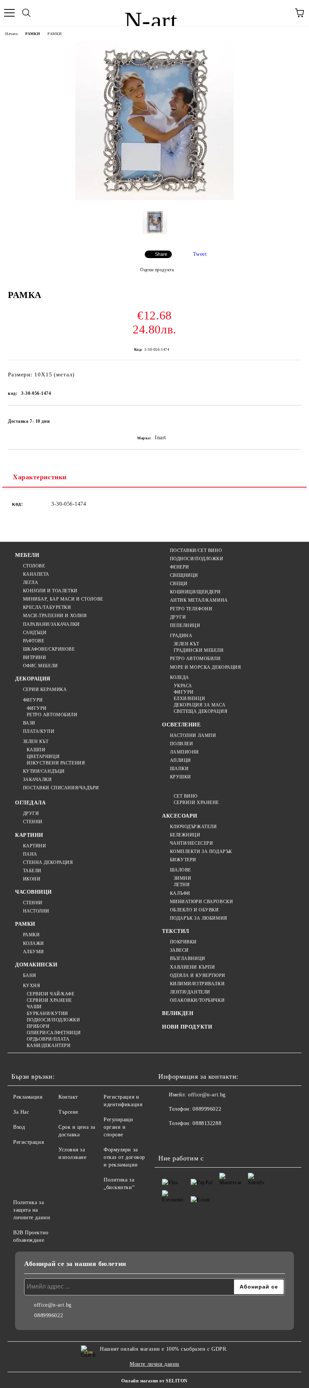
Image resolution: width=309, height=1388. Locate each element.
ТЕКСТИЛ (175, 931)
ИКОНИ (31, 879)
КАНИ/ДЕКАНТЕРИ (48, 1045)
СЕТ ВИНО (186, 796)
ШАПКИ (179, 768)
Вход (19, 1127)
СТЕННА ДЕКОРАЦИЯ (48, 862)
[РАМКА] (154, 198)
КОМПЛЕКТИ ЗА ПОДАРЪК (201, 851)
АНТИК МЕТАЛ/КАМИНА (199, 600)
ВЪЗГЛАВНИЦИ (187, 958)
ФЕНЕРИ (179, 567)
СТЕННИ (33, 821)
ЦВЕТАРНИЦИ (43, 756)
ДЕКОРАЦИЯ (32, 679)
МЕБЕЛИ (27, 555)
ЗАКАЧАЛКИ (37, 779)
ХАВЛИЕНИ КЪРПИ (192, 967)
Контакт (68, 1097)
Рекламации (28, 1097)
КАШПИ (36, 749)
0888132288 (207, 1123)
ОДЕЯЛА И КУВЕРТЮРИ (197, 975)
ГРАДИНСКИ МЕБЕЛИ (199, 650)
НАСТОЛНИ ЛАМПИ (193, 735)
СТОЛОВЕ (34, 566)
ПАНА (30, 854)
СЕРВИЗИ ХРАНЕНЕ (49, 1000)
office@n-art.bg (206, 1095)
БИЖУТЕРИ (183, 859)
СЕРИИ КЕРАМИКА (45, 689)
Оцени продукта (157, 269)
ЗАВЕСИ (179, 950)
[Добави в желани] (290, 417)
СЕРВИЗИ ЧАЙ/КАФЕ (51, 994)
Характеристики (40, 477)
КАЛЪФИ (180, 893)
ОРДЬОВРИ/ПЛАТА (48, 1039)
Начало (11, 34)
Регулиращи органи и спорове (118, 1127)
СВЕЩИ (178, 583)
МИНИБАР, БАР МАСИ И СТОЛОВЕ (63, 599)
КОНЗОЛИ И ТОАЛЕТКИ (50, 590)
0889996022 (207, 1109)
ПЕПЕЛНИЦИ (185, 625)
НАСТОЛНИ (36, 911)
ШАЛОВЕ (180, 870)
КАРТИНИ (29, 835)
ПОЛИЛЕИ (181, 743)
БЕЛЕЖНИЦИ (185, 835)
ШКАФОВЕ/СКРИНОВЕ (49, 649)
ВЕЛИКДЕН (177, 1013)
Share (161, 254)
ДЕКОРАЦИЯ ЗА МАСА (199, 705)
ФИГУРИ (33, 700)
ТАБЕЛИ (32, 870)
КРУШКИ (180, 777)
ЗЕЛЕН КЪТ (36, 741)
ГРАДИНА (181, 635)
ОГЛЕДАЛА (30, 803)
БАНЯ (29, 975)
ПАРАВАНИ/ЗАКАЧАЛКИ (51, 624)
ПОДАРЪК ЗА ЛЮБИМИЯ (198, 918)
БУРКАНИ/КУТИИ (47, 1013)
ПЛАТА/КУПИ (38, 731)
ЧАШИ (34, 1006)
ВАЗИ (29, 723)
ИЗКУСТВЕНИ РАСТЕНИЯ (56, 763)
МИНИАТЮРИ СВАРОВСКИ (201, 901)
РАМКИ (32, 34)
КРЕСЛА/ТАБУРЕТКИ (47, 607)
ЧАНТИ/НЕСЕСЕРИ (191, 843)
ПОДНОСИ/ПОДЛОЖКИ (196, 558)
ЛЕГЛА (30, 582)
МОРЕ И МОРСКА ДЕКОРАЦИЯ (205, 667)
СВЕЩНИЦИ (184, 575)
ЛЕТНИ (182, 884)
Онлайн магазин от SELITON (154, 1380)
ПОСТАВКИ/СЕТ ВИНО (196, 550)
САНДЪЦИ (34, 632)
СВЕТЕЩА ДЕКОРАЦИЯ (200, 711)
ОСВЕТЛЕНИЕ (181, 725)
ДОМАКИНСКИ (36, 965)
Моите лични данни (154, 1364)
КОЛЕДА (179, 677)
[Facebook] (168, 1139)
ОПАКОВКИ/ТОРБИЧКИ (197, 1000)
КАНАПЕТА (36, 574)
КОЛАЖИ (33, 943)
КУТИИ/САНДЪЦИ (44, 771)
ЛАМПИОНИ (184, 752)
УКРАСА (183, 685)
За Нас (21, 1112)
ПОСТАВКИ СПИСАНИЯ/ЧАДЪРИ (61, 787)
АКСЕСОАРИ (179, 816)
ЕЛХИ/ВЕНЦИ (189, 698)
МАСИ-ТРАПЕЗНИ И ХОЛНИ (55, 615)
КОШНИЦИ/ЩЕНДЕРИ (195, 592)
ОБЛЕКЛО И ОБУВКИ (194, 910)
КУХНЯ (31, 985)
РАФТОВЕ (33, 641)
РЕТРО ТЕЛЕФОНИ (191, 608)
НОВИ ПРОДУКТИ (187, 1027)
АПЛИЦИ (180, 760)
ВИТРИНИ (34, 657)
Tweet (200, 254)
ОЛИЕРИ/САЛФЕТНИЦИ (54, 1032)
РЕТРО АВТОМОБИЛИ (52, 714)
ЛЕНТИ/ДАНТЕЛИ (190, 992)
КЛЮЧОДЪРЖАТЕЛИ (193, 826)
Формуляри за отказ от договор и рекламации (124, 1157)
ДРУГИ (178, 617)
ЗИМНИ (182, 878)
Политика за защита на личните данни (31, 1210)
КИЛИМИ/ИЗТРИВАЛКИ (197, 983)
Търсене (68, 1112)
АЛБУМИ (33, 951)
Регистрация (28, 1142)
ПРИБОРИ (38, 1026)
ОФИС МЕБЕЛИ (40, 665)
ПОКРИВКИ (183, 942)
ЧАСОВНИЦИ (33, 892)
